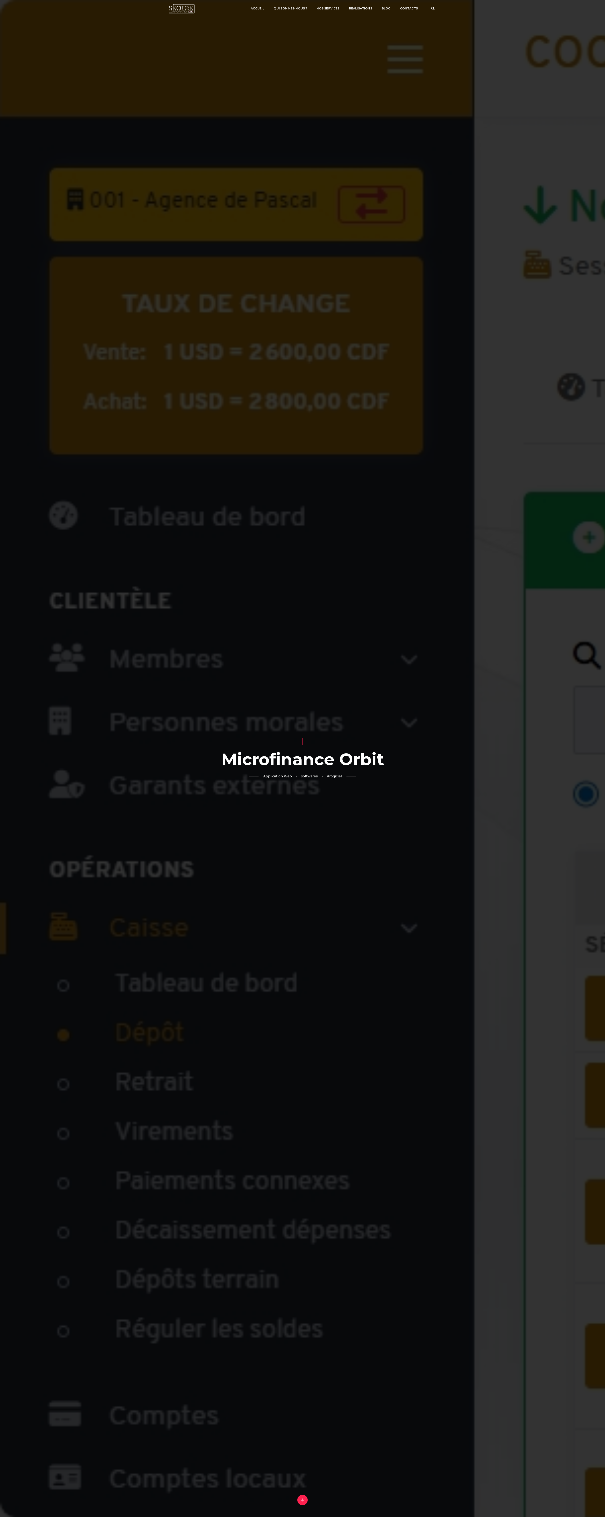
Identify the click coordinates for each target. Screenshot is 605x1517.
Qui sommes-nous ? (290, 8)
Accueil (257, 8)
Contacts (409, 8)
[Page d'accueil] (182, 8)
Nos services (327, 8)
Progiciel (334, 776)
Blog (386, 8)
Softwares (309, 776)
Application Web (277, 776)
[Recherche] (433, 8)
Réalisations (360, 8)
